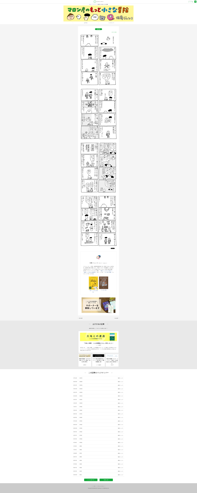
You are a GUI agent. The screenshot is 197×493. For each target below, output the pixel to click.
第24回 (81, 388)
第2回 (81, 471)
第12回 (81, 431)
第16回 (81, 417)
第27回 (81, 378)
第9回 (81, 446)
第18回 (81, 410)
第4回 (81, 464)
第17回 (81, 413)
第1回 (81, 474)
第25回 (81, 385)
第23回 (81, 392)
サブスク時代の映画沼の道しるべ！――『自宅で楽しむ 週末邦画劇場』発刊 (98, 360)
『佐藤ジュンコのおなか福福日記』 (89, 272)
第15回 (81, 420)
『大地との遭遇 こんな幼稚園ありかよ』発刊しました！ (99, 343)
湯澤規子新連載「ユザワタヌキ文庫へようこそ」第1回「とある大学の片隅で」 (85, 360)
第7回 (81, 453)
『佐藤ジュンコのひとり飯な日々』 (106, 270)
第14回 (81, 424)
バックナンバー (94, 4)
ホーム (90, 4)
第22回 (81, 395)
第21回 (81, 399)
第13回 (81, 428)
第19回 (81, 406)
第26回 (81, 381)
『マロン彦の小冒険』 (108, 272)
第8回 (81, 449)
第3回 (81, 467)
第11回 (81, 435)
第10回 (81, 438)
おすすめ (85, 22)
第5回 (81, 460)
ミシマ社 (93, 486)
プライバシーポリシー (101, 486)
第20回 (81, 403)
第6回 (81, 456)
